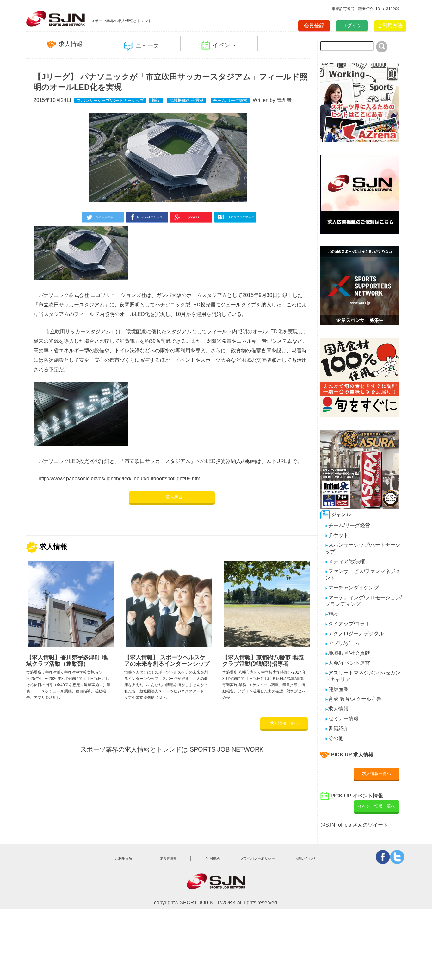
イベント (225, 45)
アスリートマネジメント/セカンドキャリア (362, 676)
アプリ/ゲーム (342, 643)
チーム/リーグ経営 (230, 100)
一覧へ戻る (172, 497)
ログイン (352, 25)
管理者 (284, 100)
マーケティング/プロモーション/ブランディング (363, 601)
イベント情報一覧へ (376, 806)
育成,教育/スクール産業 (353, 699)
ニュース (147, 46)
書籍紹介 (337, 728)
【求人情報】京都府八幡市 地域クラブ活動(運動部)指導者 (263, 660)
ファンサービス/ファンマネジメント (362, 575)
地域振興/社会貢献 (187, 100)
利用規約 (213, 858)
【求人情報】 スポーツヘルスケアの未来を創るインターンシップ (167, 660)
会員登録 (314, 25)
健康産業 (337, 689)
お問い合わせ (305, 858)
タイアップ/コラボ (347, 623)
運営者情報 (168, 858)
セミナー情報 (342, 718)
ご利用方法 (390, 25)
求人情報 (71, 44)
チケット (337, 535)
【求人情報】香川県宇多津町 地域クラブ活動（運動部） (67, 660)
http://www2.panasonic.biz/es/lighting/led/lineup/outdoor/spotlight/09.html (120, 478)
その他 (334, 738)
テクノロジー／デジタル (354, 633)
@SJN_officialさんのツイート (354, 824)
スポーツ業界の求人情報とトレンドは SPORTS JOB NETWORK (171, 749)
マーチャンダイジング (352, 587)
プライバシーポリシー (257, 858)
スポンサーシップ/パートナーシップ (110, 100)
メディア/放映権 (345, 561)
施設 (156, 100)
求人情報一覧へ (284, 723)
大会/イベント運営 (347, 663)
